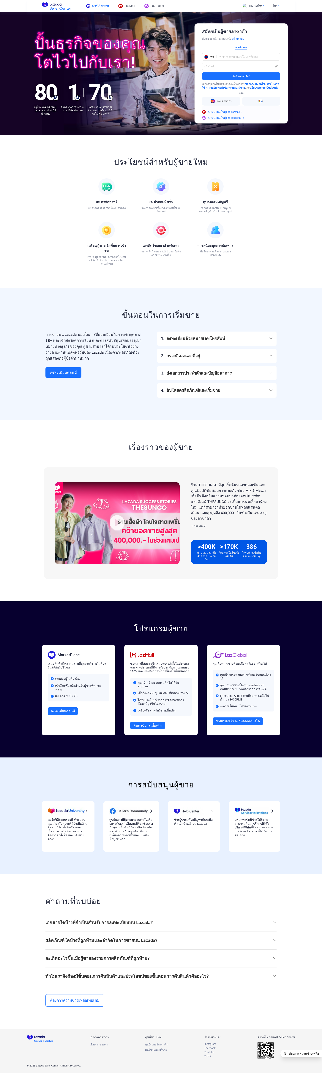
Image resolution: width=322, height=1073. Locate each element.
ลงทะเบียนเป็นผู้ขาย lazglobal (224, 117)
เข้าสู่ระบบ (238, 38)
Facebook (210, 1048)
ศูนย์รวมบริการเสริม (156, 1044)
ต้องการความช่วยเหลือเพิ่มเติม (74, 1000)
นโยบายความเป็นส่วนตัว (264, 87)
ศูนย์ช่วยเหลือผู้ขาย (156, 1049)
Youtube (209, 1052)
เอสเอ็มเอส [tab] (241, 47)
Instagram (210, 1043)
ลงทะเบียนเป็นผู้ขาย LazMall (224, 111)
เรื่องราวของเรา (99, 1044)
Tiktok (207, 1056)
